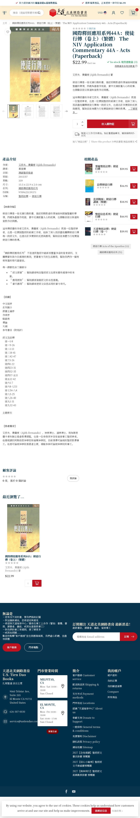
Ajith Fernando (46, 164)
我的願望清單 (115, 686)
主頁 (5, 23)
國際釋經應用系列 (28, 188)
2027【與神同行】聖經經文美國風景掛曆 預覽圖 (87, 773)
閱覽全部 (52, 731)
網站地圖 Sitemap (83, 747)
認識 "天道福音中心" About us (87, 710)
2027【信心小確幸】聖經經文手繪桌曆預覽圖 (87, 763)
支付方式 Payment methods (83, 695)
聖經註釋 (23, 196)
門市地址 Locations (84, 703)
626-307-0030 (17, 711)
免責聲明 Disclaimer (84, 736)
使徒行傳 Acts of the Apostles (111, 246)
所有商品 (112, 697)
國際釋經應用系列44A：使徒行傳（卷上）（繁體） (23, 558)
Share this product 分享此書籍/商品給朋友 (113, 141)
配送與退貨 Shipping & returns (86, 686)
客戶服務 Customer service (84, 677)
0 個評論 (91, 28)
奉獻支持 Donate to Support (84, 719)
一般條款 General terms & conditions (86, 728)
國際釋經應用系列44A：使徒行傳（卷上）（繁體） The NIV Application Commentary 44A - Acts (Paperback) (69, 23)
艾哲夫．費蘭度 (27, 164)
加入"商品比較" (80, 141)
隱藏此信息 (101, 810)
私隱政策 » (117, 810)
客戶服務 (12, 647)
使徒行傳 (36, 196)
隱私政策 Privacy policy (86, 741)
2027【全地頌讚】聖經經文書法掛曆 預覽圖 (87, 754)
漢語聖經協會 (26, 172)
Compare (113, 691)
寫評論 (73, 478)
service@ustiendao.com (24, 721)
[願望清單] (122, 12)
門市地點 (33, 647)
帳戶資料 (112, 675)
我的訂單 (112, 680)
